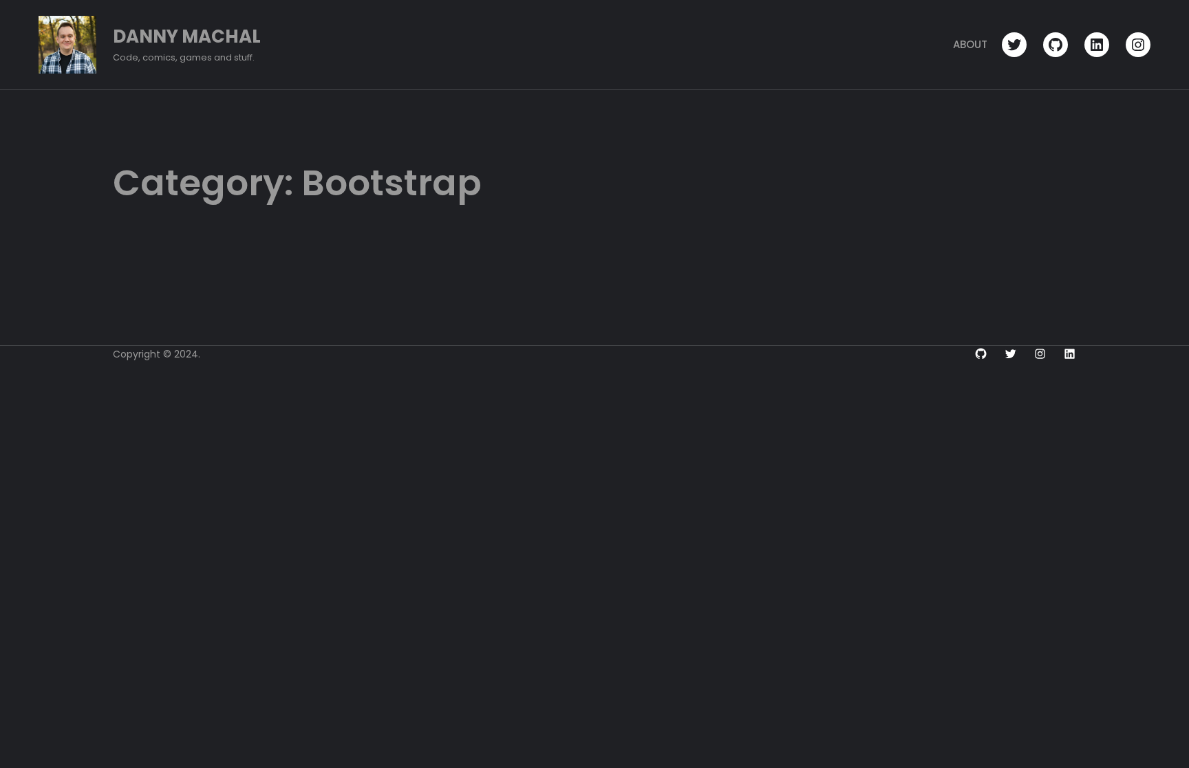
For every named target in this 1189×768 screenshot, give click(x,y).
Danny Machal (187, 36)
